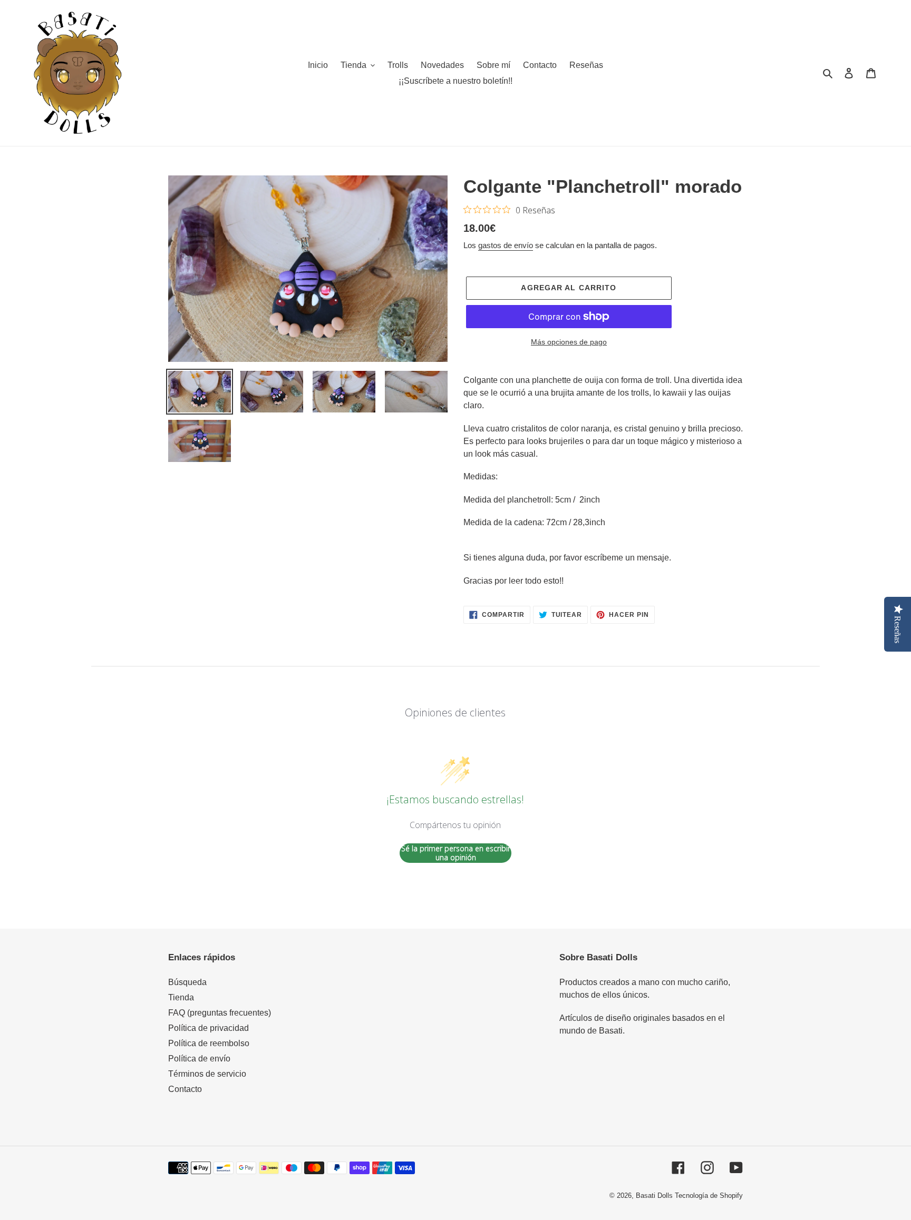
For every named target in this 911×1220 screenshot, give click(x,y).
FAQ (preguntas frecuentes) (219, 1012)
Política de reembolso (208, 1043)
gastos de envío (505, 245)
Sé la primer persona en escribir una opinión (455, 853)
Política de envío (199, 1058)
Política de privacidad (208, 1028)
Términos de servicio (207, 1073)
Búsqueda (187, 982)
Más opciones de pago (569, 342)
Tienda (181, 997)
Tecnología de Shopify (709, 1195)
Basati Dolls (654, 1195)
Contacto (185, 1089)
